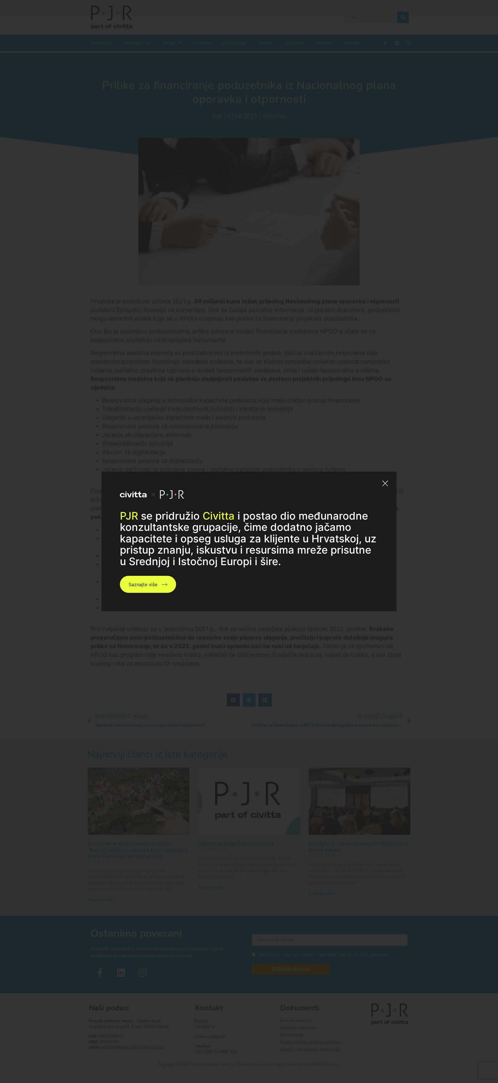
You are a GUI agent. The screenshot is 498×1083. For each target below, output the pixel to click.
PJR (129, 515)
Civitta (219, 515)
